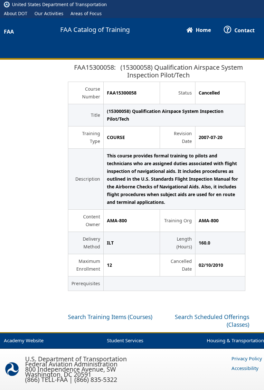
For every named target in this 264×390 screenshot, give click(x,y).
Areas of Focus (86, 13)
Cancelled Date (181, 265)
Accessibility (245, 368)
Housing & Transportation (235, 340)
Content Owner (91, 220)
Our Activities (48, 13)
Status (185, 93)
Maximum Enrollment (88, 265)
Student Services (125, 340)
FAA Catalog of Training (95, 30)
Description (87, 179)
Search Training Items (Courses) (110, 317)
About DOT (15, 13)
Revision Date (183, 137)
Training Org (178, 220)
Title (95, 115)
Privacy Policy (246, 358)
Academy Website (23, 340)
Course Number (91, 93)
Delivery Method (91, 243)
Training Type (91, 137)
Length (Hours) (184, 243)
